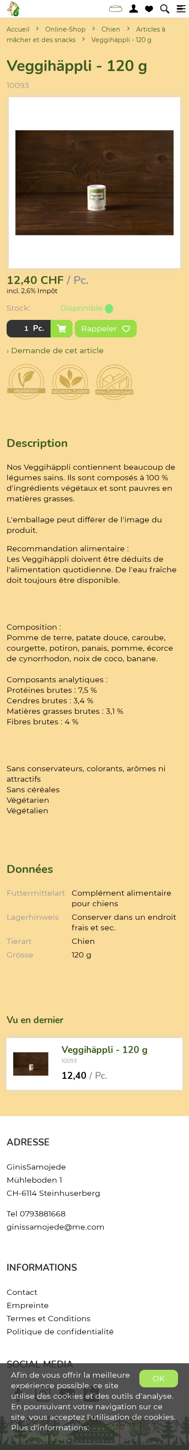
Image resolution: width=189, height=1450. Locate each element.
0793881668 (42, 1213)
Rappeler (100, 328)
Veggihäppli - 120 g (121, 40)
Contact (22, 1292)
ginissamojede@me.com (56, 1226)
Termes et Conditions (49, 1318)
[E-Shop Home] (13, 9)
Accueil (18, 29)
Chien (111, 29)
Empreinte (28, 1305)
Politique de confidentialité (60, 1331)
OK (159, 1378)
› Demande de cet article (55, 350)
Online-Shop (65, 29)
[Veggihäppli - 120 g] (30, 1063)
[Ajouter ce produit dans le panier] (62, 328)
